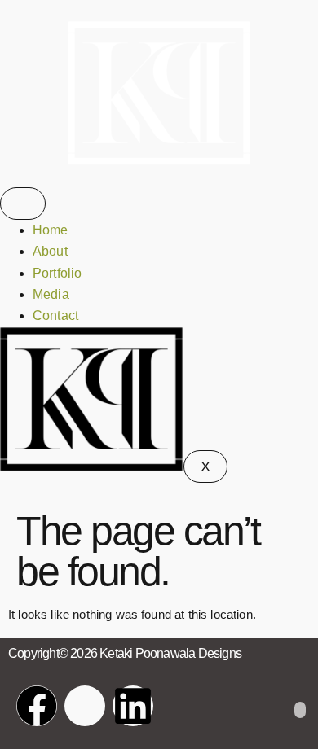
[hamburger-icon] (23, 203)
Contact (55, 315)
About (50, 251)
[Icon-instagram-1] (84, 705)
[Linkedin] (133, 705)
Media (51, 294)
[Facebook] (36, 705)
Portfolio (57, 273)
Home (50, 230)
